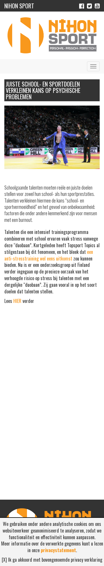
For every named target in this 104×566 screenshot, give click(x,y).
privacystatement (58, 550)
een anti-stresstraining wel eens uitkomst (48, 255)
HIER (17, 300)
